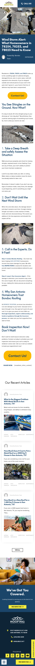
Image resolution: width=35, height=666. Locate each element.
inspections (9, 266)
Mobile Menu (4, 662)
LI (22, 655)
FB (7, 655)
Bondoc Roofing (9, 304)
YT (27, 655)
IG (12, 655)
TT (17, 655)
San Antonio (15, 261)
